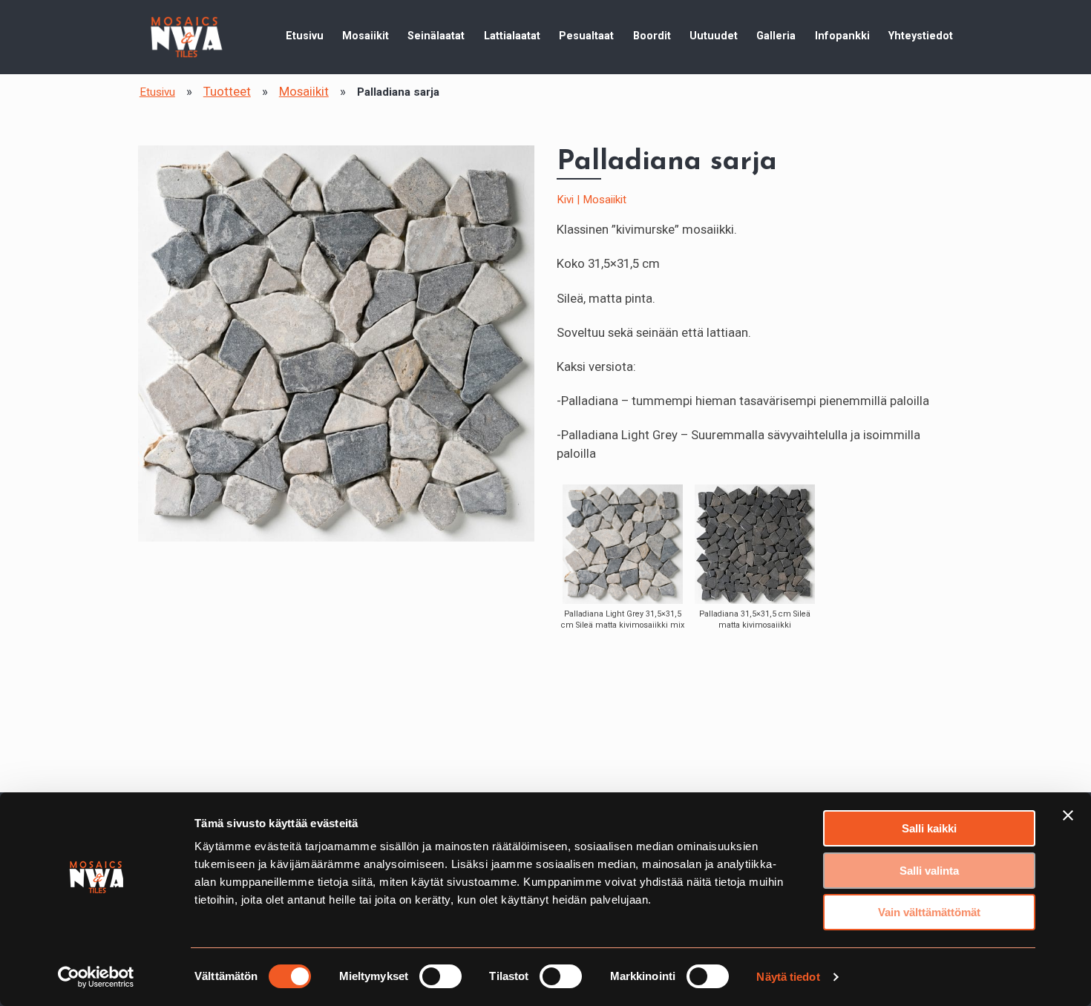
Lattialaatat (512, 36)
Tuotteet (227, 91)
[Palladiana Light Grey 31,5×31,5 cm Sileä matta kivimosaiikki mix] (622, 544)
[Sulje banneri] (1068, 815)
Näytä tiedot (787, 976)
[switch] (440, 976)
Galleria (776, 36)
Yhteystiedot (920, 36)
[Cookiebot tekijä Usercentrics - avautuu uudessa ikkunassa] (96, 977)
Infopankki (842, 36)
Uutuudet (713, 36)
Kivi (565, 199)
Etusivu (305, 36)
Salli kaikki (929, 828)
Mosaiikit (365, 36)
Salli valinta (929, 870)
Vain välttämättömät (929, 912)
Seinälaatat (436, 36)
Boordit (652, 36)
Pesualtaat (586, 36)
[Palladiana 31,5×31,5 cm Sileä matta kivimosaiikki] (754, 544)
